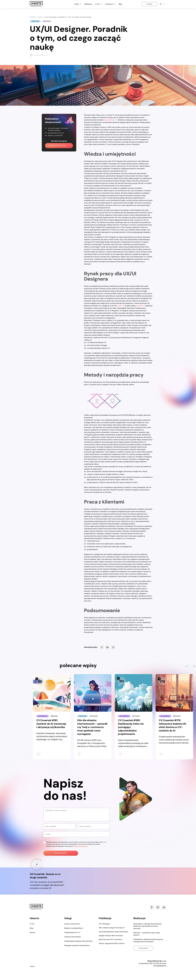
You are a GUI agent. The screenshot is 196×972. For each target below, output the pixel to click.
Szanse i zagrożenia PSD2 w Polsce (111, 943)
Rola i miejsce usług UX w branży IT (112, 928)
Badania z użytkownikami (73, 928)
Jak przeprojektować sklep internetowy (113, 932)
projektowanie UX (110, 120)
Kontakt (149, 4)
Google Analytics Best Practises (111, 935)
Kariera (32, 932)
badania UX (140, 306)
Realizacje (88, 4)
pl (161, 4)
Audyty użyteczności (72, 924)
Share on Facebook (101, 647)
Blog (120, 4)
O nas (32, 924)
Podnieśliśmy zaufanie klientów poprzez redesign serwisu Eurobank (148, 940)
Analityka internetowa (72, 937)
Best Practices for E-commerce (110, 939)
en (164, 4)
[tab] (182, 761)
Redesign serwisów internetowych (77, 945)
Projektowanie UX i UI (72, 932)
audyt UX (120, 306)
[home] (36, 4)
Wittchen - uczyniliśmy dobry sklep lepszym (146, 934)
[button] (77, 4)
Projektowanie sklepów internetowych (78, 941)
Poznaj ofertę (143, 948)
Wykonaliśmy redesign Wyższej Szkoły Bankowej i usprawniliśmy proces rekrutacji (147, 926)
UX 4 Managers (104, 924)
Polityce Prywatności (80, 846)
